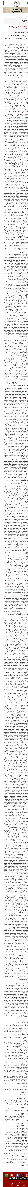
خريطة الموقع (11, 1185)
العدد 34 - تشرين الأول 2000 (19, 32)
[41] (4, 804)
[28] (10, 571)
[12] (19, 349)
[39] (9, 785)
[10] (7, 282)
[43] (17, 821)
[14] (10, 379)
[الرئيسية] (14, 4)
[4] (22, 136)
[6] (16, 190)
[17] (2, 411)
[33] (2, 663)
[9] (18, 251)
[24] (17, 508)
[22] (7, 465)
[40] (4, 793)
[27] (19, 553)
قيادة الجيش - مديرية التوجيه (17, 1184)
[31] (18, 595)
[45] (15, 858)
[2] (11, 96)
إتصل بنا (7, 1184)
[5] (8, 175)
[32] (6, 614)
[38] (20, 763)
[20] (12, 450)
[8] (19, 227)
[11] (2, 321)
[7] (11, 216)
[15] (22, 398)
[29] (23, 577)
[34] (5, 681)
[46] (22, 868)
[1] (16, 90)
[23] (8, 492)
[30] (6, 584)
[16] (22, 405)
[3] (19, 112)
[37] (16, 752)
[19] (4, 440)
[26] (15, 545)
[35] (21, 691)
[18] (5, 434)
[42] (11, 812)
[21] (18, 458)
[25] (8, 511)
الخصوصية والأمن (20, 1185)
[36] (18, 740)
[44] (5, 827)
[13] (2, 365)
